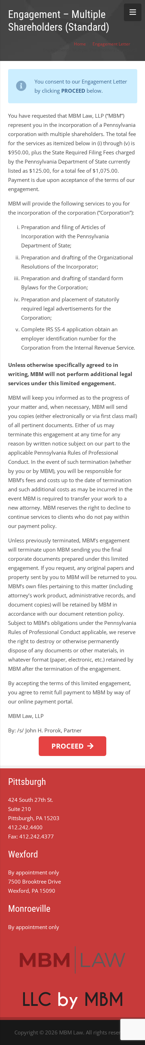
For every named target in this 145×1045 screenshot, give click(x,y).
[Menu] (132, 12)
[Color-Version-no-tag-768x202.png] (72, 960)
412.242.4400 (25, 827)
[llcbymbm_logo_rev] (72, 1000)
